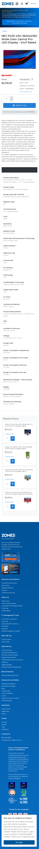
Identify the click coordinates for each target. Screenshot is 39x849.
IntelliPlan (5, 626)
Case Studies (6, 691)
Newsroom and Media (10, 680)
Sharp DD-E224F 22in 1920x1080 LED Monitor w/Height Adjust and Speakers (19, 493)
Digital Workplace (8, 588)
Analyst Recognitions (9, 684)
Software (5, 662)
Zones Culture (6, 639)
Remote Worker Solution (10, 655)
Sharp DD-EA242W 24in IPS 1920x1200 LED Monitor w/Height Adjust (19, 470)
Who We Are (7, 636)
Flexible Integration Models (11, 631)
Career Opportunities (9, 603)
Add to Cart (20, 105)
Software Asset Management (11, 667)
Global (4, 718)
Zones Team (6, 642)
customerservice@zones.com (12, 740)
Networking (5, 585)
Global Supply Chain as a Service (12, 660)
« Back (4, 31)
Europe (4, 724)
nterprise (5, 628)
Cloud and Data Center (9, 583)
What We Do (6, 646)
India (3, 727)
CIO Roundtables (7, 693)
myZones (5, 621)
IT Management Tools (10, 615)
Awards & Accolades (8, 686)
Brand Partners (7, 672)
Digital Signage (7, 664)
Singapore (5, 729)
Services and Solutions (10, 579)
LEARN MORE (9, 434)
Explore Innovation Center (10, 698)
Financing (5, 608)
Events (4, 696)
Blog (3, 688)
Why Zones (5, 601)
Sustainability (6, 610)
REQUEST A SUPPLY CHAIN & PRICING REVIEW (19, 22)
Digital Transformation (9, 657)
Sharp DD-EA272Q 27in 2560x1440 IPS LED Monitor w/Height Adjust (19, 425)
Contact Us (6, 734)
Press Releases (7, 700)
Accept (19, 842)
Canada (4, 722)
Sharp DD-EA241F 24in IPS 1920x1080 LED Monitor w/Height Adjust (18, 447)
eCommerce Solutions (9, 619)
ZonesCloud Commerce (10, 624)
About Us (5, 597)
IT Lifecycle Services (8, 592)
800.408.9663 (6, 737)
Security (4, 590)
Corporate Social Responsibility (12, 606)
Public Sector (6, 709)
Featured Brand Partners (10, 675)
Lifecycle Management (9, 652)
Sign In (33, 3)
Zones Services (7, 650)
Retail (3, 714)
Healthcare (5, 711)
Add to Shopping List (26, 91)
